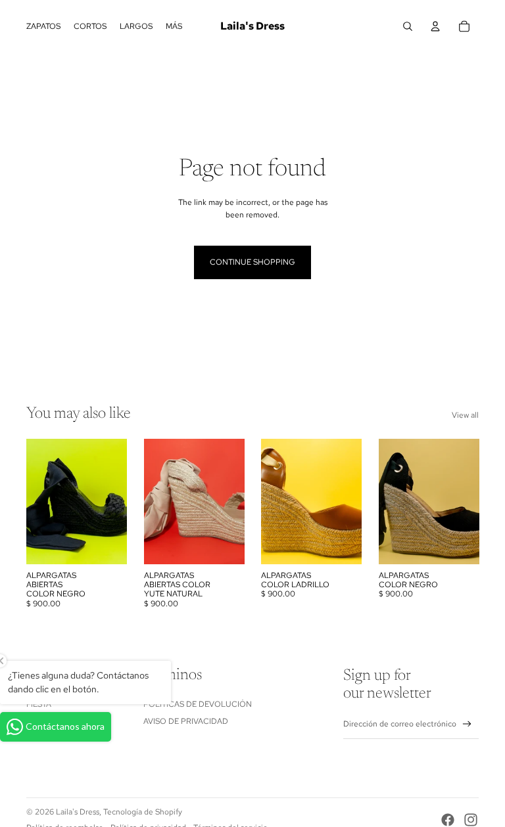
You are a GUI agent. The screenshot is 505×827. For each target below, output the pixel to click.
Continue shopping (252, 262)
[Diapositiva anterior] (154, 501)
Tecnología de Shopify (142, 812)
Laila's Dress (77, 812)
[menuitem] (174, 26)
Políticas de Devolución (197, 704)
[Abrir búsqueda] (407, 26)
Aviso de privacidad (185, 721)
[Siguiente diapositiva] (234, 501)
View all (465, 415)
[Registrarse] (467, 724)
